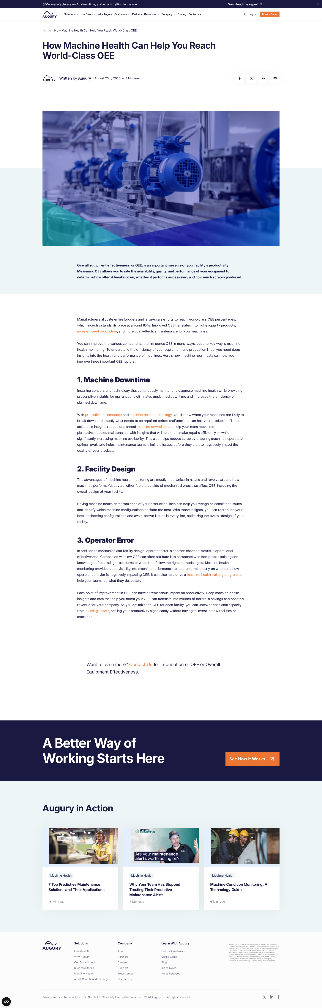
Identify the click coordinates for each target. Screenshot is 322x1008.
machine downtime (152, 427)
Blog (164, 962)
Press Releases (170, 973)
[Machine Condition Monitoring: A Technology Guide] (242, 869)
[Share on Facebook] (239, 78)
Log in (252, 14)
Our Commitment (84, 962)
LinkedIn (271, 997)
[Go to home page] (49, 14)
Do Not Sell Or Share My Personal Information (112, 997)
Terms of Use (72, 997)
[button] (244, 14)
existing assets (97, 611)
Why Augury (82, 956)
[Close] (318, 4)
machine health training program (212, 575)
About (121, 951)
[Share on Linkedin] (263, 78)
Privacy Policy (51, 997)
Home (46, 30)
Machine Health (84, 973)
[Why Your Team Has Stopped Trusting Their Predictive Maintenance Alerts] (161, 869)
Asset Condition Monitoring (91, 979)
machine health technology (151, 415)
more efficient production (97, 331)
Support (123, 967)
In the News (168, 967)
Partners (123, 956)
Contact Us (140, 664)
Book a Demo (269, 14)
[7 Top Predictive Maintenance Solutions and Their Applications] (80, 869)
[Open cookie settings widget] (6, 1001)
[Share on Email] (275, 78)
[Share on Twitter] (251, 78)
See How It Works (247, 758)
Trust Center (125, 973)
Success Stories (84, 967)
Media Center (169, 956)
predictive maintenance (103, 415)
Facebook (278, 997)
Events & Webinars (172, 951)
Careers (122, 962)
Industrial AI (81, 951)
